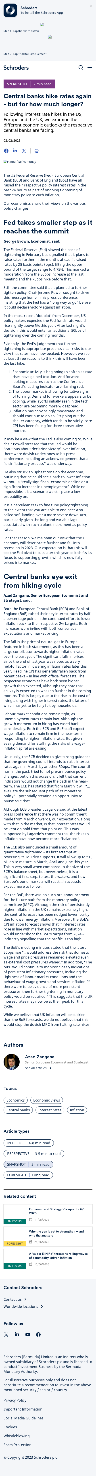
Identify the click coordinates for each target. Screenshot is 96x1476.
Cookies (10, 1427)
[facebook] (38, 1334)
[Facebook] (6, 150)
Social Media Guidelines (24, 1418)
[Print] (37, 150)
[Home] (18, 67)
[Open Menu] (89, 67)
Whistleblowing (17, 1435)
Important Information (23, 1409)
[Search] (80, 67)
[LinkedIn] (15, 150)
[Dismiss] (90, 6)
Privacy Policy (15, 1400)
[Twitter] (24, 150)
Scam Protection (17, 1444)
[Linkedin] (17, 1334)
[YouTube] (27, 1334)
